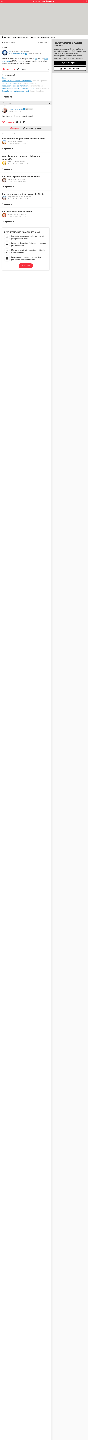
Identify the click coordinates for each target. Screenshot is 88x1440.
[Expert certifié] (26, 54)
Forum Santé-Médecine (20, 37)
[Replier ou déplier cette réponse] (49, 103)
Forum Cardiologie (29, 83)
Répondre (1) (10, 69)
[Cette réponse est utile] (17, 122)
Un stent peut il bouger (11, 83)
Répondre (16, 128)
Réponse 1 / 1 (7, 103)
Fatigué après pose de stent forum (15, 86)
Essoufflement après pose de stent (15, 91)
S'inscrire (26, 265)
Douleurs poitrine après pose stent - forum (18, 88)
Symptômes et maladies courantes (42, 37)
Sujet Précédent (9, 43)
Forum (7, 37)
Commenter (9, 122)
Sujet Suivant (42, 43)
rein (36, 59)
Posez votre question (33, 128)
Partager (23, 69)
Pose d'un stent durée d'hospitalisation (17, 81)
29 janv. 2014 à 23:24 (34, 54)
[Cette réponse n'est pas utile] (23, 122)
